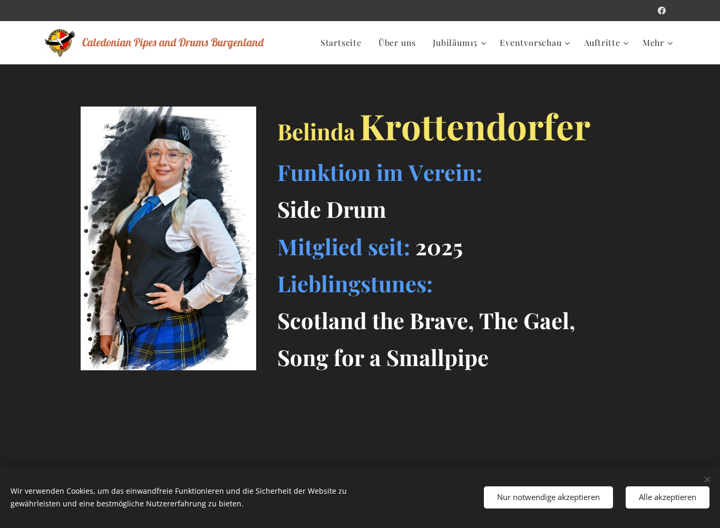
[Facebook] (661, 11)
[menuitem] (344, 43)
